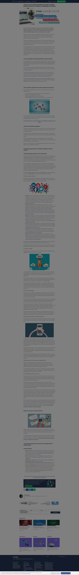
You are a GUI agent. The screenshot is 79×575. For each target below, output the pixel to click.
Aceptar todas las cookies (65, 573)
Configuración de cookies (55, 573)
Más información (27, 573)
